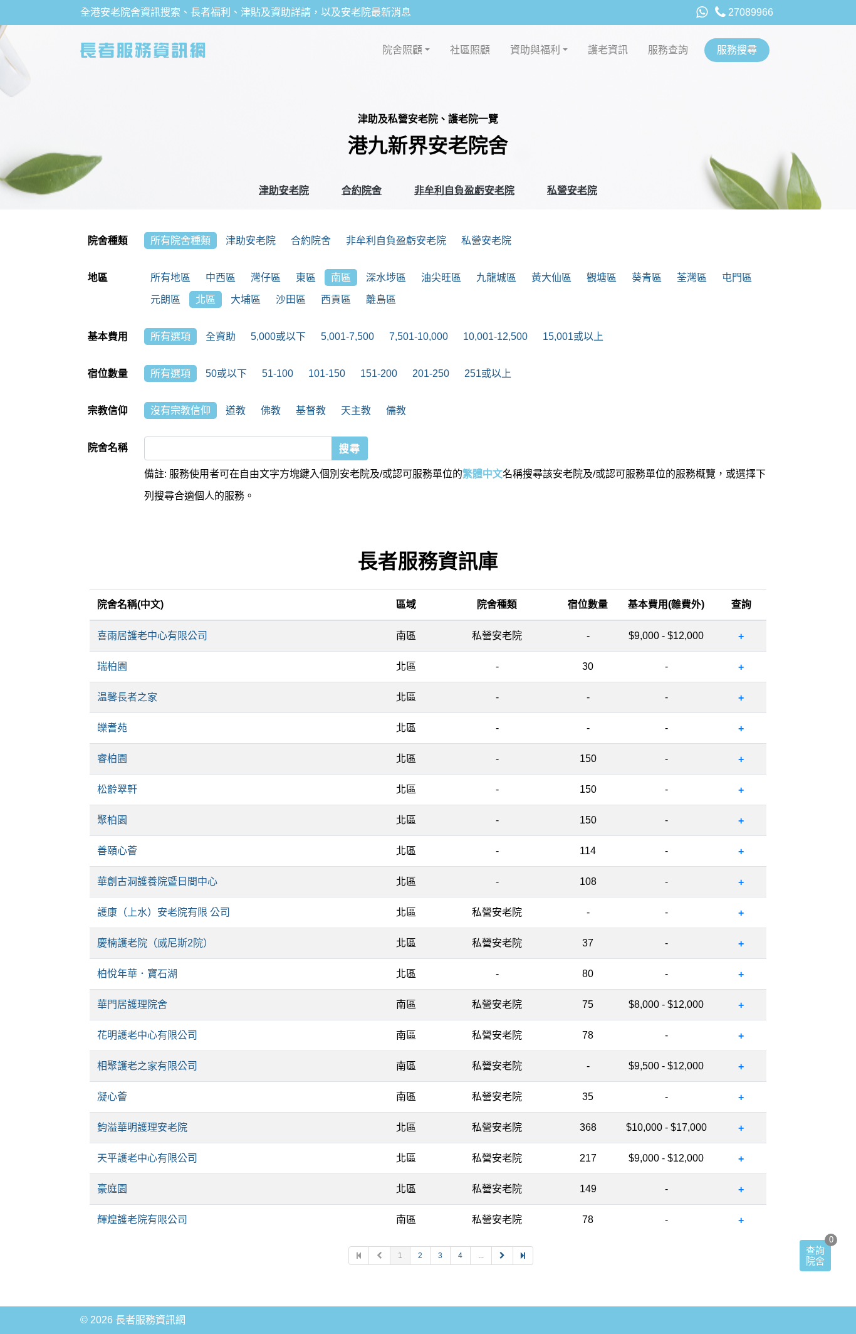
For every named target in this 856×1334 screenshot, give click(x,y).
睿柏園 (112, 758)
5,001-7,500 (347, 336)
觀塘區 (602, 277)
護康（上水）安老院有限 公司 (163, 912)
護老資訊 (608, 50)
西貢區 (336, 299)
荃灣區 (692, 277)
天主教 (356, 410)
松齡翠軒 (117, 789)
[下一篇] (502, 1255)
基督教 (311, 410)
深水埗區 (386, 277)
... (481, 1255)
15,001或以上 (573, 336)
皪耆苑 (112, 728)
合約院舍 (362, 190)
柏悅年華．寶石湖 (137, 973)
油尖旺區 (441, 277)
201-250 (430, 373)
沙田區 (291, 299)
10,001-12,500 (495, 336)
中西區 (221, 277)
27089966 (749, 12)
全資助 (221, 336)
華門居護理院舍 (132, 1004)
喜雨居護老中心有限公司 (152, 635)
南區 (341, 277)
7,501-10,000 (418, 336)
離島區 (381, 299)
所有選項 (170, 336)
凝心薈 (112, 1096)
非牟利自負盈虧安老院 (464, 190)
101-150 (326, 373)
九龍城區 (496, 277)
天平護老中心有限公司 (147, 1158)
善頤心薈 (117, 850)
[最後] (523, 1255)
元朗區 (165, 299)
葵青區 (647, 277)
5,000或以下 (278, 336)
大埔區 (246, 299)
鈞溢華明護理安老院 (142, 1127)
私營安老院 (572, 190)
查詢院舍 (815, 1255)
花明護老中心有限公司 (147, 1035)
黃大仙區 (551, 277)
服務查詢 (668, 50)
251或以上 (487, 373)
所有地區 (170, 277)
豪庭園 (112, 1188)
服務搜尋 (737, 50)
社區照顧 (470, 50)
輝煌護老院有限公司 (142, 1219)
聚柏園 (112, 820)
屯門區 (737, 277)
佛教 (271, 410)
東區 (306, 277)
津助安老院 (284, 190)
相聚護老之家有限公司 (147, 1066)
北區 (206, 299)
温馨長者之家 (127, 697)
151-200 (378, 373)
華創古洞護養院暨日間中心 (157, 881)
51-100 (277, 373)
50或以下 (226, 373)
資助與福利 (535, 50)
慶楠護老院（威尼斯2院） (155, 943)
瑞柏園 (112, 666)
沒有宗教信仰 (180, 410)
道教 (236, 410)
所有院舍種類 (180, 240)
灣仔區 (266, 277)
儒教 (396, 410)
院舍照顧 (402, 50)
